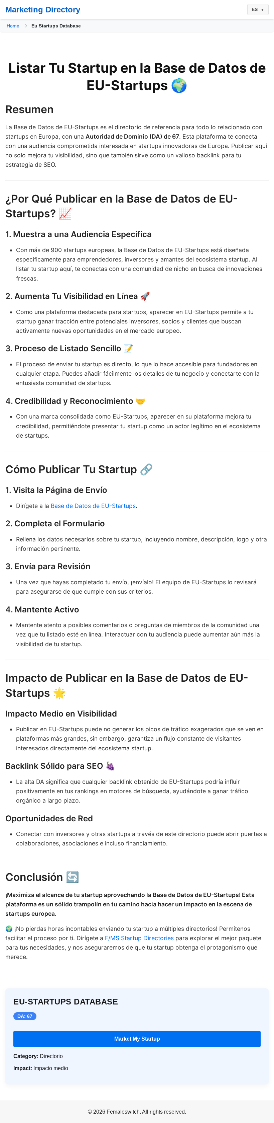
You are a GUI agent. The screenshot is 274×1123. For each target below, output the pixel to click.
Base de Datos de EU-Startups (93, 505)
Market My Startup (137, 1039)
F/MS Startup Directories (139, 938)
